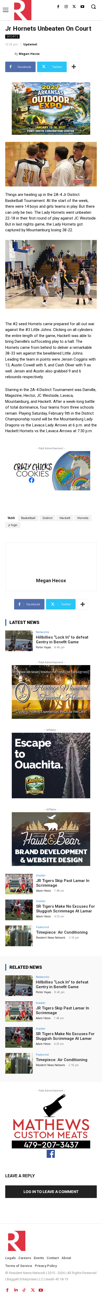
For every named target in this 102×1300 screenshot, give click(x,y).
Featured (42, 926)
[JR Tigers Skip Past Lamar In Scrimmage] (19, 884)
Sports (12, 36)
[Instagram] (66, 7)
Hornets (82, 518)
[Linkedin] (16, 1289)
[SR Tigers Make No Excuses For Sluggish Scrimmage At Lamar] (19, 910)
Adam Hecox (43, 890)
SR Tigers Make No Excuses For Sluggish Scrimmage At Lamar (65, 908)
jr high (12, 525)
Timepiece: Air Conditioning (62, 932)
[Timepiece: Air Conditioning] (19, 935)
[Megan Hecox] (10, 54)
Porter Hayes (43, 647)
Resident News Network (50, 937)
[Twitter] (74, 7)
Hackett (65, 518)
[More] (73, 67)
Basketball (28, 518)
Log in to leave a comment (51, 1191)
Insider (41, 875)
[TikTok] (24, 1289)
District (47, 518)
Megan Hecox (29, 54)
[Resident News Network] (21, 10)
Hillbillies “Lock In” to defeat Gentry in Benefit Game (62, 639)
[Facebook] (58, 7)
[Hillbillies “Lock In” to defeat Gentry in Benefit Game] (19, 640)
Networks (42, 631)
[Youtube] (82, 7)
